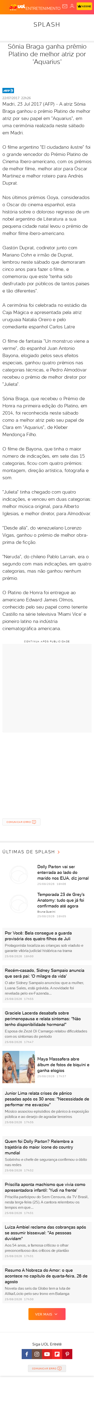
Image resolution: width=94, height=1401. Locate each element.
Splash (47, 24)
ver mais (43, 1314)
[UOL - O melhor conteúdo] (17, 7)
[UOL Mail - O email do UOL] (65, 6)
